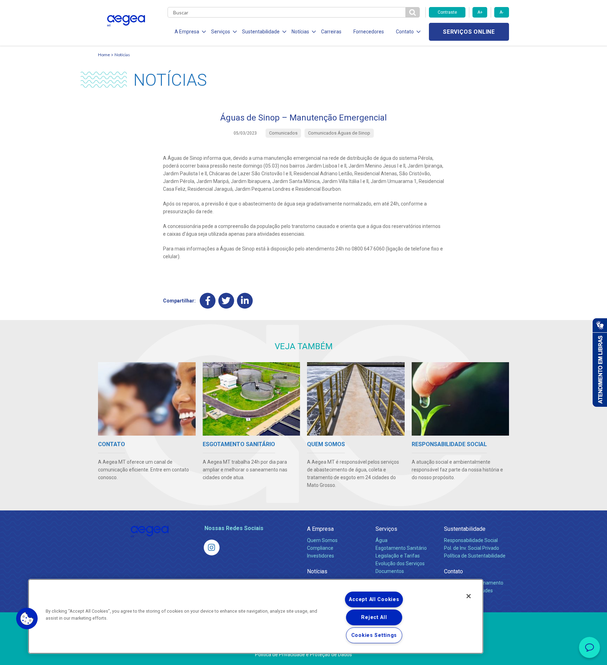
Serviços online (469, 31)
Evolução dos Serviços (400, 563)
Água (381, 540)
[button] (27, 618)
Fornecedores (368, 31)
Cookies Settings (374, 635)
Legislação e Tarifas (398, 556)
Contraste (447, 12)
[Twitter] (226, 301)
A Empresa (320, 529)
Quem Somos (322, 540)
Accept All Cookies (374, 599)
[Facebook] (208, 301)
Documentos (390, 571)
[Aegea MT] (212, 547)
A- (501, 12)
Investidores (320, 556)
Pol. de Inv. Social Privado (471, 548)
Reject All (374, 617)
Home (104, 54)
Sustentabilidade (464, 529)
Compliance (320, 548)
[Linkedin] (245, 301)
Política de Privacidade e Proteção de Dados (303, 654)
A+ (480, 12)
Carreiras (331, 31)
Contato (453, 571)
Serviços (386, 529)
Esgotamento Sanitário (401, 548)
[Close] (468, 596)
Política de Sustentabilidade (474, 556)
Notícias (122, 54)
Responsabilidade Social (471, 540)
